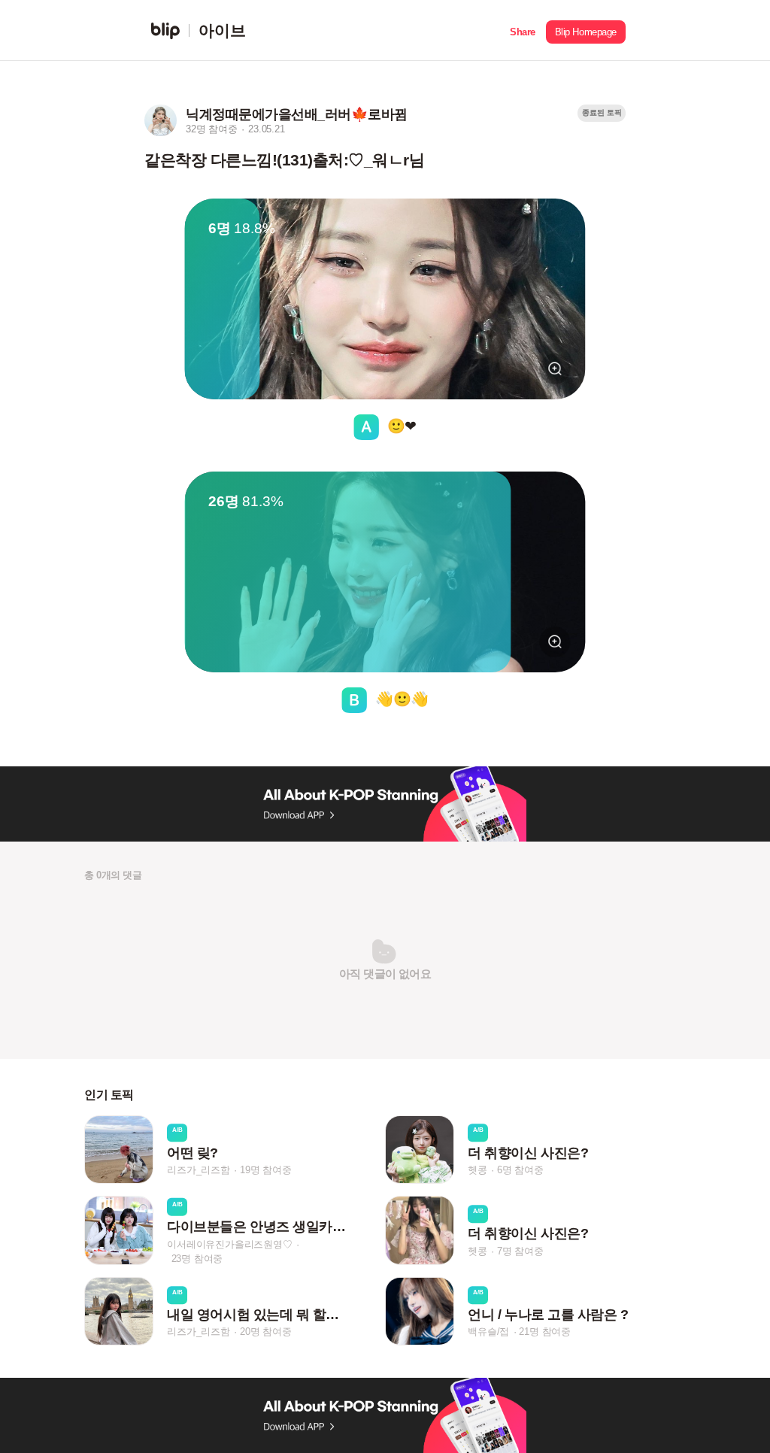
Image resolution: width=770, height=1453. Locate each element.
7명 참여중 (520, 1251)
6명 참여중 (520, 1169)
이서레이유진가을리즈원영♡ (229, 1243)
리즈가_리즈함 (198, 1169)
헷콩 (477, 1169)
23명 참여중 (197, 1257)
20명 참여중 (266, 1331)
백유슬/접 (488, 1331)
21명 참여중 (545, 1331)
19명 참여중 (266, 1169)
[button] (522, 30)
